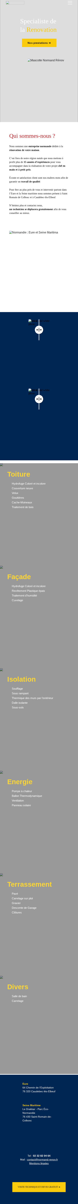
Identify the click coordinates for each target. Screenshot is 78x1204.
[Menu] (70, 2)
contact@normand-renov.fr (42, 1159)
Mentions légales (39, 1163)
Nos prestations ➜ (39, 42)
